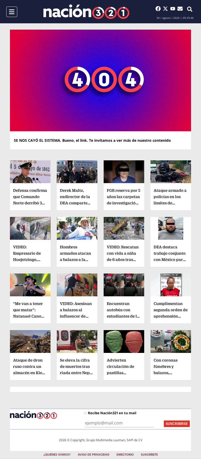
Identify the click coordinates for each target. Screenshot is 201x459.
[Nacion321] (86, 11)
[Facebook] (159, 8)
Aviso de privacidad (93, 454)
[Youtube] (173, 8)
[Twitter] (166, 8)
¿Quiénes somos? (57, 454)
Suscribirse (177, 423)
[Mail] (180, 8)
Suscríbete (149, 454)
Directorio (125, 454)
